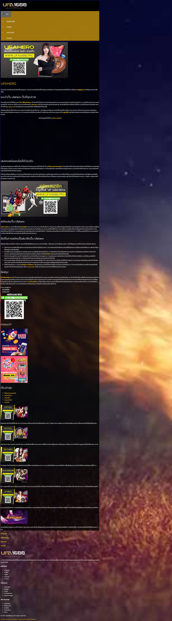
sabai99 (7, 397)
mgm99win (8, 395)
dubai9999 (8, 400)
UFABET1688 (11, 21)
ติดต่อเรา (9, 38)
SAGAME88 (5, 289)
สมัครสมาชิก (10, 32)
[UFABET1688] (15, 8)
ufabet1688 (31, 267)
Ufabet (10, 107)
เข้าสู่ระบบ (4, 533)
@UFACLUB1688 (56, 118)
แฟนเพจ (3, 541)
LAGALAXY (5, 292)
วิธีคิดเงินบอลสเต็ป (10, 393)
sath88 (6, 402)
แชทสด (3, 546)
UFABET (9, 27)
